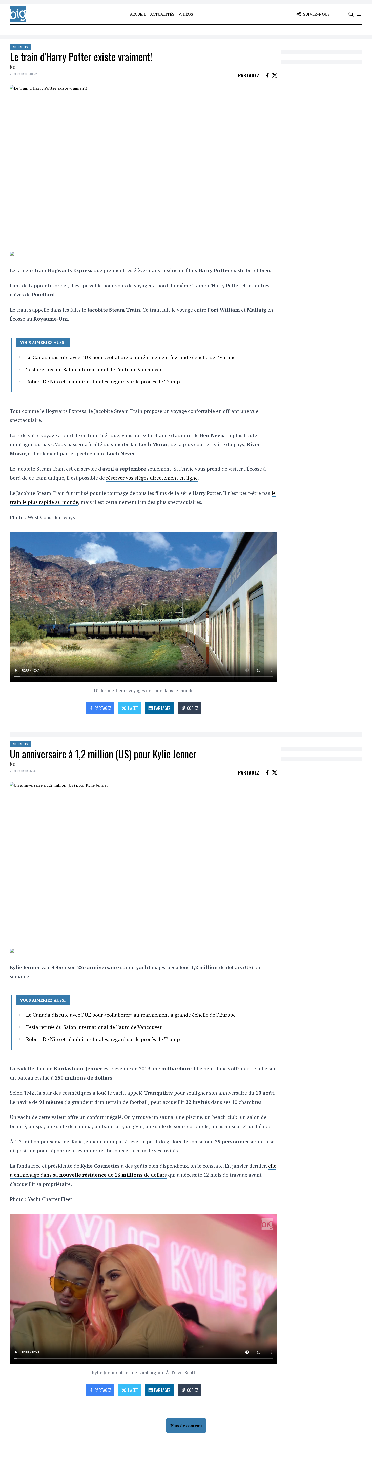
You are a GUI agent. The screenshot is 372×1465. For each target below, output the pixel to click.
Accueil (138, 14)
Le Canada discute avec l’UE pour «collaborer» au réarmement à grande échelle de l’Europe (131, 357)
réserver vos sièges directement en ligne (152, 477)
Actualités (162, 14)
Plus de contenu (186, 1425)
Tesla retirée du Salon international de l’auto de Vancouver (94, 369)
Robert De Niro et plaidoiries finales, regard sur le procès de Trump (103, 381)
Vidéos (185, 14)
